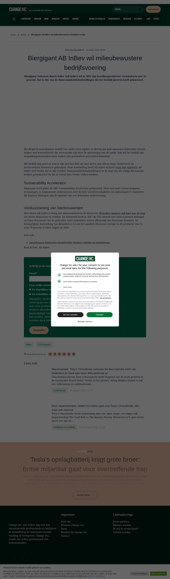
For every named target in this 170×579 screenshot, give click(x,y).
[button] (85, 287)
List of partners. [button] (106, 298)
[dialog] (85, 289)
